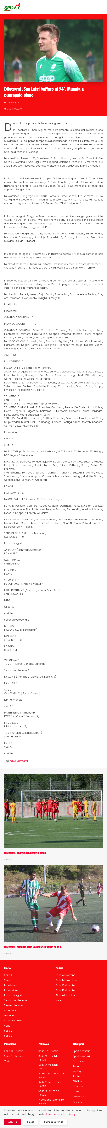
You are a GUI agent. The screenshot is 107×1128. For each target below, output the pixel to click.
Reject (30, 1121)
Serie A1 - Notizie (13, 1051)
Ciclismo (78, 1086)
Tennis (76, 1066)
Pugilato (77, 1101)
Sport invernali (81, 1056)
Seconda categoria (15, 1000)
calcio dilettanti (19, 761)
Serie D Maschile (65, 990)
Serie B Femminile (66, 980)
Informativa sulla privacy (60, 1114)
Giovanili (9, 1015)
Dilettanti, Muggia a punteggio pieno (25, 853)
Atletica (77, 1081)
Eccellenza (10, 985)
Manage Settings (53, 1121)
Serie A (8, 975)
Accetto (12, 1121)
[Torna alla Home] (12, 7)
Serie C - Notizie (13, 1056)
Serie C (8, 1035)
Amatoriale (10, 1010)
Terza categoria (13, 1005)
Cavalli (76, 1091)
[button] (101, 7)
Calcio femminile (14, 1020)
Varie (7, 1025)
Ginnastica (79, 1061)
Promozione (11, 990)
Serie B (8, 980)
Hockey (77, 1071)
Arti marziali (79, 1096)
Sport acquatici (82, 1051)
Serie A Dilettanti (65, 975)
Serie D (8, 1030)
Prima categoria (13, 995)
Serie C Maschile (65, 985)
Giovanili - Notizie (66, 995)
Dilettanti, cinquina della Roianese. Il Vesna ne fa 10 (33, 947)
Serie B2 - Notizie (48, 1051)
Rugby (76, 1076)
